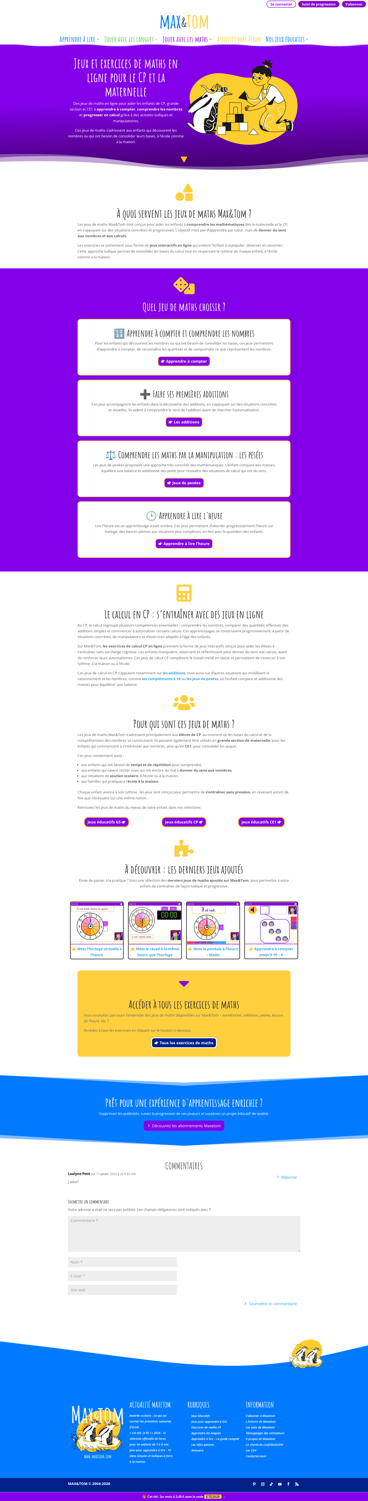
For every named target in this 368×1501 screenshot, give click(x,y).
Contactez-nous (256, 1456)
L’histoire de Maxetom (261, 1422)
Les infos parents (202, 1445)
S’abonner (353, 4)
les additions (174, 673)
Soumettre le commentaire (273, 1303)
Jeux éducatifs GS (104, 822)
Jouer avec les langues (129, 41)
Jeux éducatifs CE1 (259, 822)
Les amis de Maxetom (260, 1427)
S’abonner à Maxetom (260, 1416)
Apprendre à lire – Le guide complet (215, 1439)
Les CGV (251, 1450)
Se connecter (281, 4)
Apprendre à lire (77, 41)
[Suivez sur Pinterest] (254, 1484)
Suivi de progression (319, 4)
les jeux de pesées (202, 678)
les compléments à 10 (161, 678)
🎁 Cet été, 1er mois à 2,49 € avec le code (184, 1496)
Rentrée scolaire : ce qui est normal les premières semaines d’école (150, 1421)
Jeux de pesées (186, 482)
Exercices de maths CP (206, 1427)
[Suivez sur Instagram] (262, 1484)
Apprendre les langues (206, 1433)
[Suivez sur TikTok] (271, 1484)
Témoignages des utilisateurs (265, 1433)
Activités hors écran (239, 41)
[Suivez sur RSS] (296, 1484)
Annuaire (197, 1450)
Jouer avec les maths (185, 41)
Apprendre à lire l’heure (187, 543)
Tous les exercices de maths (186, 1042)
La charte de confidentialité (264, 1445)
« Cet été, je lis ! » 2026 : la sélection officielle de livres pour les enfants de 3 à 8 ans (148, 1438)
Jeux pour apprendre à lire (209, 1422)
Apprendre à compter (186, 361)
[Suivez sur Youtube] (279, 1484)
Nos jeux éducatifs (285, 41)
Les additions (186, 422)
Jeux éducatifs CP (181, 822)
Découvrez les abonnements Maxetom (186, 1125)
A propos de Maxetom (260, 1439)
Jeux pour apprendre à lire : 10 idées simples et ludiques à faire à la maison (150, 1456)
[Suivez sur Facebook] (288, 1484)
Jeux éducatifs (200, 1416)
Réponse (289, 1177)
